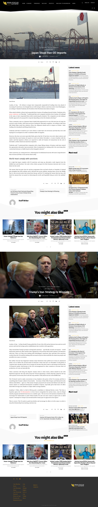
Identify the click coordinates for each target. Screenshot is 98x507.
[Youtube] (20, 479)
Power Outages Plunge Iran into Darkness (13, 237)
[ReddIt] (59, 62)
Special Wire (71, 166)
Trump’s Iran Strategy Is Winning (49, 191)
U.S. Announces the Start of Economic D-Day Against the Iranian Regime (77, 113)
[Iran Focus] (11, 3)
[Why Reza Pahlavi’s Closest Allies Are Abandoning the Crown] (37, 227)
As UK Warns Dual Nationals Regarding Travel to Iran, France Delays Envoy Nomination (22, 193)
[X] (94, 8)
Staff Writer (45, 56)
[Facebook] (92, 8)
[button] (82, 3)
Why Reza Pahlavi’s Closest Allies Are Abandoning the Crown (37, 237)
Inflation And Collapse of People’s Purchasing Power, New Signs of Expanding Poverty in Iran (78, 99)
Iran (70, 70)
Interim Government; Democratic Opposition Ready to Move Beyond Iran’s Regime (84, 238)
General (70, 124)
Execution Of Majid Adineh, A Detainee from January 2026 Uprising (77, 87)
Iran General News (43, 47)
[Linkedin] (56, 62)
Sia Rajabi (13, 242)
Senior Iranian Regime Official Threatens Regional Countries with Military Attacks (77, 128)
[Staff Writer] (40, 56)
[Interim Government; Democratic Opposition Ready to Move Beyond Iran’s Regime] (84, 227)
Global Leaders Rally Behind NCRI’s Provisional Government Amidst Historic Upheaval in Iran (61, 238)
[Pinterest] (53, 62)
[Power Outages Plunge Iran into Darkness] (13, 227)
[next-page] (50, 247)
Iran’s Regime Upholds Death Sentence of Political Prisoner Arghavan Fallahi (77, 74)
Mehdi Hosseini (84, 243)
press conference (14, 114)
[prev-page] (47, 247)
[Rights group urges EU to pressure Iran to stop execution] (79, 160)
